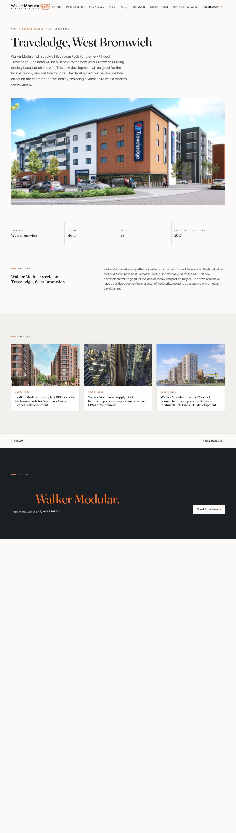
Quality (124, 7)
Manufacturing (96, 7)
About (175, 6)
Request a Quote (211, 6)
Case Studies (138, 6)
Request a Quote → (214, 440)
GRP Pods (56, 6)
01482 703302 (190, 6)
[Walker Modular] (31, 7)
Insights (153, 6)
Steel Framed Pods (75, 6)
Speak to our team (207, 509)
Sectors (112, 7)
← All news (17, 440)
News (165, 6)
